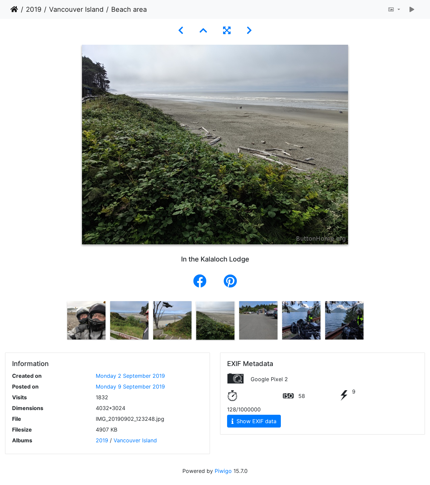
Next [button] (370, 322)
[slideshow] (412, 9)
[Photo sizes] (393, 9)
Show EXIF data (255, 421)
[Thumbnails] (203, 30)
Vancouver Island (76, 9)
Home (14, 9)
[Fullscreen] (227, 30)
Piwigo (223, 471)
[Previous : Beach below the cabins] (180, 30)
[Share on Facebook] (201, 281)
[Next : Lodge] (249, 30)
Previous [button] (59, 322)
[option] (86, 320)
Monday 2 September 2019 (130, 375)
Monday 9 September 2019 (130, 386)
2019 (33, 9)
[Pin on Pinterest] (230, 281)
